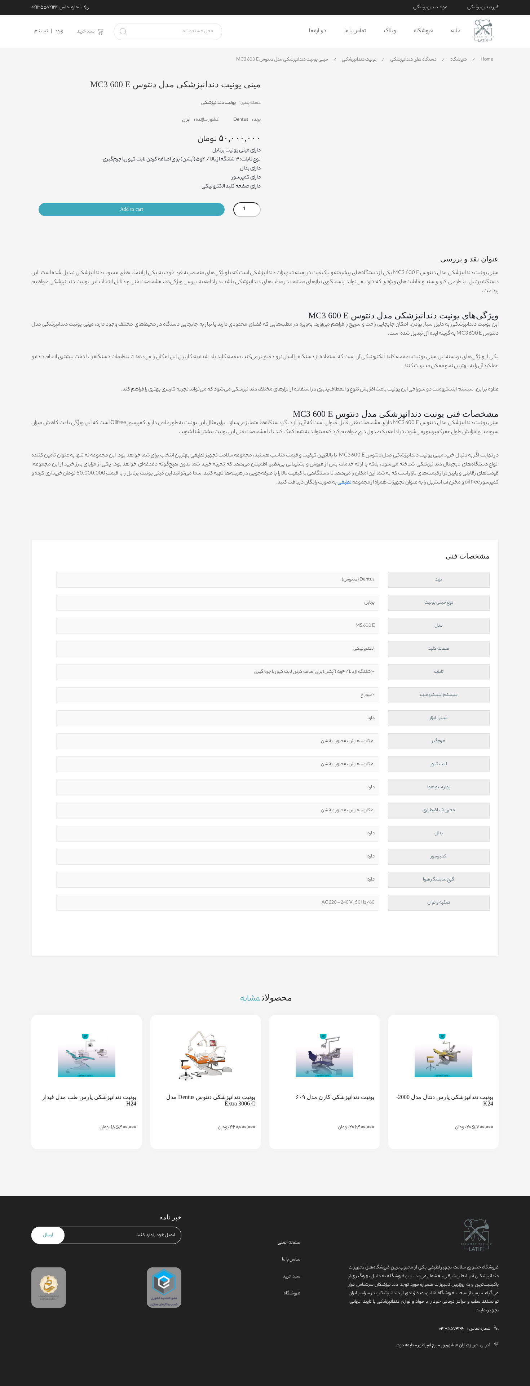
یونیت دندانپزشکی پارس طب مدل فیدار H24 (89, 1100)
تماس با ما (355, 31)
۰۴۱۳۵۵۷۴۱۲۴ (451, 1329)
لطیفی (344, 482)
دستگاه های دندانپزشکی (413, 59)
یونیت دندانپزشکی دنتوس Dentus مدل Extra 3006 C (210, 1100)
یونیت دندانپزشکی (359, 59)
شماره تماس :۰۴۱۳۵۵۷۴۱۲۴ (56, 7)
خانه (455, 31)
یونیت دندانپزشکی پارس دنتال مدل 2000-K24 (444, 1100)
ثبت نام (41, 31)
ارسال (48, 1235)
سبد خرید (85, 31)
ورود (59, 31)
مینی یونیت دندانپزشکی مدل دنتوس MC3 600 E (282, 59)
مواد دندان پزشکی (430, 7)
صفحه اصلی (289, 1242)
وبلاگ (390, 31)
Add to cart (131, 209)
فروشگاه (423, 31)
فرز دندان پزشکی (483, 7)
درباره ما (317, 31)
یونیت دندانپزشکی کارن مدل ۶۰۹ (335, 1097)
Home (487, 59)
